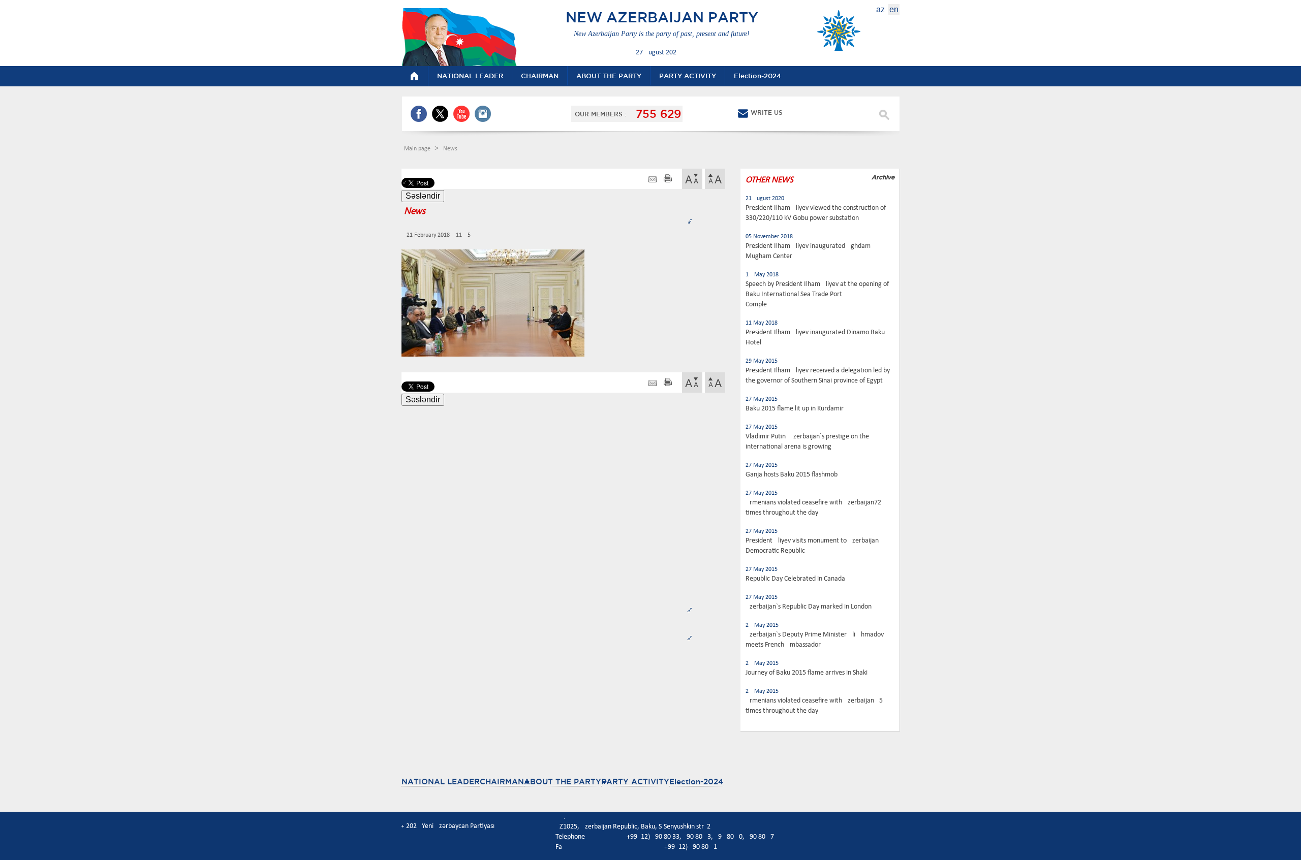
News (450, 149)
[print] (668, 179)
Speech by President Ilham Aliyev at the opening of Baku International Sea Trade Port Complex (817, 294)
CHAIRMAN (502, 781)
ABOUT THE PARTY (562, 781)
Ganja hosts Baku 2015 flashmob (792, 475)
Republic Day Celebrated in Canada (795, 579)
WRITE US (767, 112)
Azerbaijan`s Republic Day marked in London (809, 607)
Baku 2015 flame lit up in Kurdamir (795, 408)
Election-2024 (696, 781)
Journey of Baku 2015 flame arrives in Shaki (807, 673)
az (880, 9)
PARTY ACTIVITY (635, 781)
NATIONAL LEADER (440, 781)
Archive (883, 177)
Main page (418, 149)
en (894, 9)
